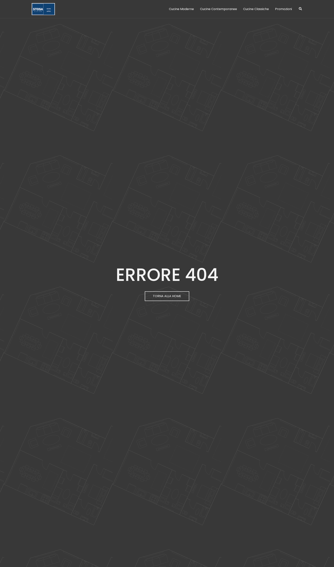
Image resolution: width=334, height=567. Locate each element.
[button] (300, 9)
